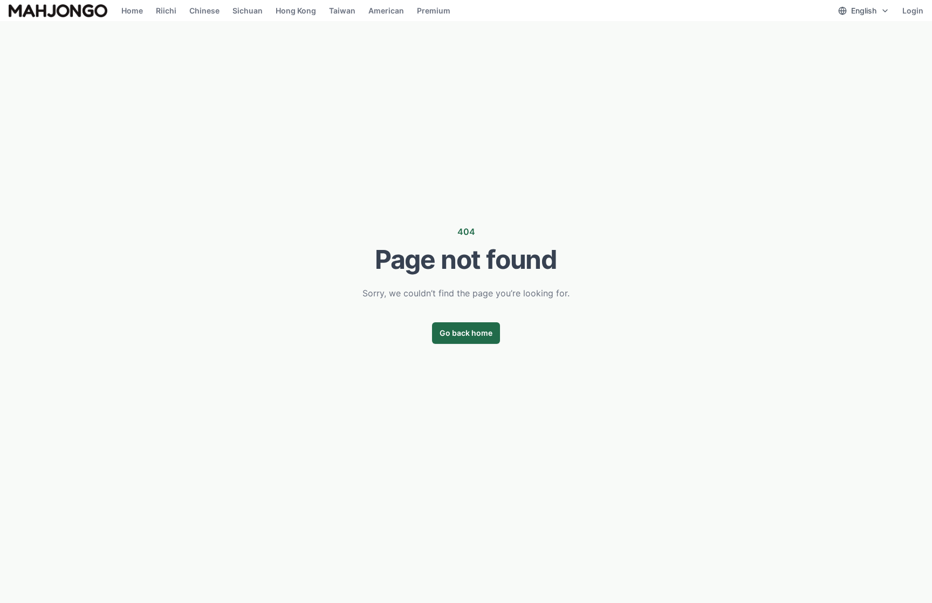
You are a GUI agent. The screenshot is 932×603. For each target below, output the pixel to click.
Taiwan (342, 10)
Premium (433, 10)
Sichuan (247, 10)
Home (132, 10)
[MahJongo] (58, 10)
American (386, 10)
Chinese (204, 10)
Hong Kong (296, 10)
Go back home (466, 332)
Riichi (166, 10)
